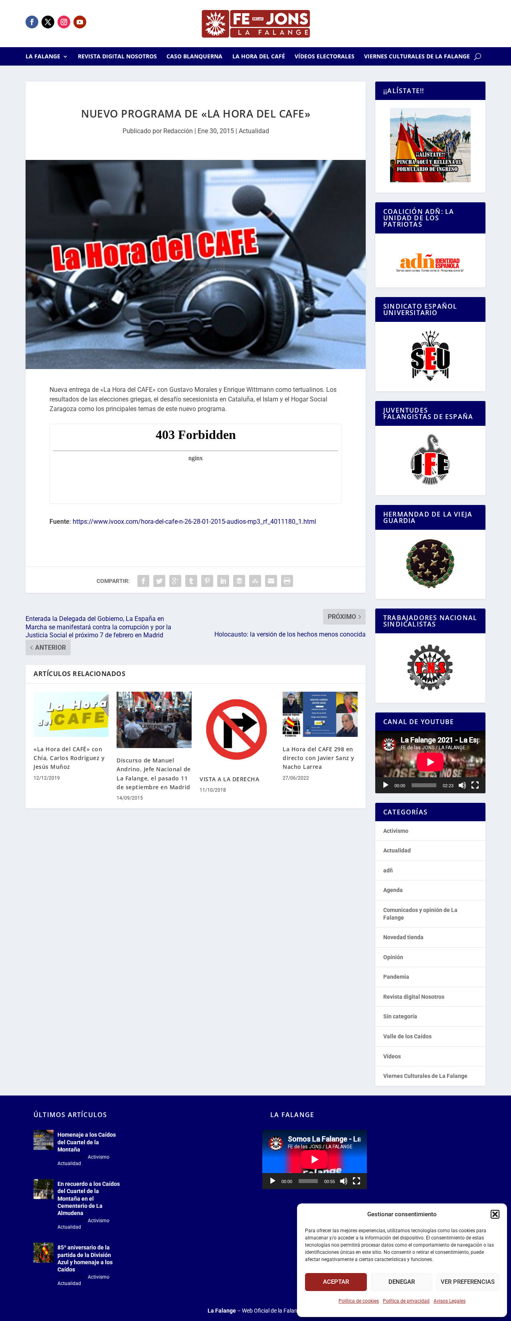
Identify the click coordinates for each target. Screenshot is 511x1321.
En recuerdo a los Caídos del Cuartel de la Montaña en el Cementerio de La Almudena (88, 1198)
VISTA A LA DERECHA (229, 779)
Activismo (395, 831)
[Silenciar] (462, 785)
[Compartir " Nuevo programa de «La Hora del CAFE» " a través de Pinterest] (207, 581)
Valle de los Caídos (407, 1036)
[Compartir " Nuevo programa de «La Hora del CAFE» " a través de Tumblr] (191, 581)
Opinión (393, 957)
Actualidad (254, 131)
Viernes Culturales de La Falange (417, 57)
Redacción (178, 131)
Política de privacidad (406, 1301)
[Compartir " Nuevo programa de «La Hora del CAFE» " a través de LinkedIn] (223, 581)
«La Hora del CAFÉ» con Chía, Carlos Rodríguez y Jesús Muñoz (69, 758)
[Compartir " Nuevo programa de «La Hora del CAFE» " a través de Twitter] (159, 581)
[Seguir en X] (48, 22)
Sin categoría (400, 1016)
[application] (430, 762)
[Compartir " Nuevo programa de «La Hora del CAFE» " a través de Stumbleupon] (255, 581)
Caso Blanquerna (194, 57)
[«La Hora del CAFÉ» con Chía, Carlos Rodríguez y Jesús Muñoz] (71, 714)
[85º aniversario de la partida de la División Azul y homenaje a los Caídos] (43, 1253)
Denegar (401, 1281)
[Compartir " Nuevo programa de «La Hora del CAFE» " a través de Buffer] (239, 581)
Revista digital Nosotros (117, 57)
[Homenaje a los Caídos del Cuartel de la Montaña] (43, 1140)
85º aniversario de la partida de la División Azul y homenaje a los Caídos (85, 1258)
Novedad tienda (403, 937)
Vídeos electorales (325, 57)
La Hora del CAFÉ (258, 57)
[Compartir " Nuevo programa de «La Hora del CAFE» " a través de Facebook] (143, 581)
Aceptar (336, 1281)
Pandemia (396, 977)
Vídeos (392, 1056)
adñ (388, 870)
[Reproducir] (386, 785)
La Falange (43, 57)
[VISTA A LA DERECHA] (237, 729)
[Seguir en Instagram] (63, 22)
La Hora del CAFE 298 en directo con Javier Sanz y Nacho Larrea (319, 758)
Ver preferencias (468, 1281)
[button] (495, 1214)
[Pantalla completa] (475, 785)
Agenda (393, 890)
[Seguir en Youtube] (79, 22)
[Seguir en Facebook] (32, 22)
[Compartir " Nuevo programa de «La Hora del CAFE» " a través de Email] (271, 581)
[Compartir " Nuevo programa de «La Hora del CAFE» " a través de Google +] (175, 581)
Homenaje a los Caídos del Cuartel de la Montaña (86, 1141)
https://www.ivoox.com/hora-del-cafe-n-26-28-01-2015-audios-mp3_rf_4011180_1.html (194, 521)
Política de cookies (359, 1301)
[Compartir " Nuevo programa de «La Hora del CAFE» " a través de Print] (287, 581)
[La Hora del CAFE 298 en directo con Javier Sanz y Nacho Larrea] (320, 714)
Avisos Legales (449, 1301)
